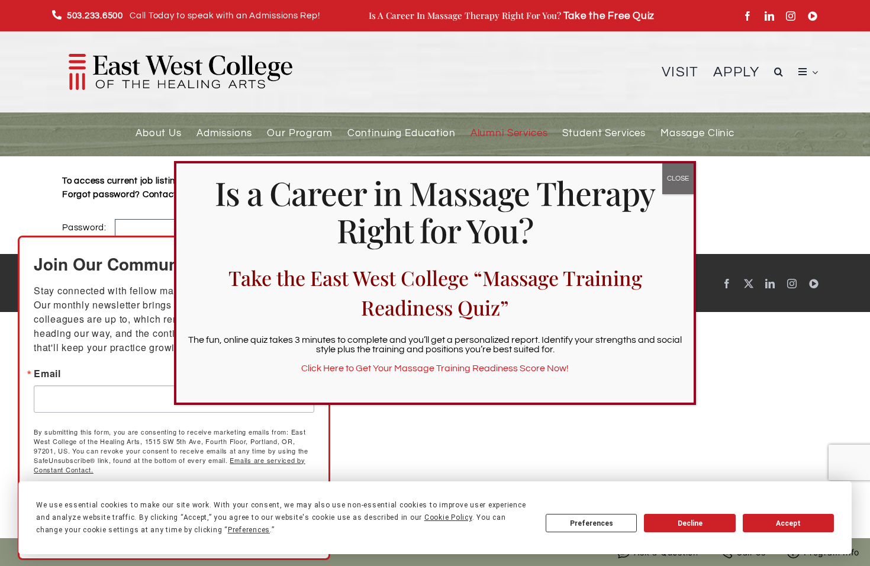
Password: (85, 227)
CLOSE (678, 178)
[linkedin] (770, 16)
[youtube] (813, 16)
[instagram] (791, 16)
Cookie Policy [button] (448, 517)
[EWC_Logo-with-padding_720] (180, 41)
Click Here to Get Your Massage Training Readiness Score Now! (435, 368)
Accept (788, 523)
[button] (779, 72)
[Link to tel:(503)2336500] (57, 15)
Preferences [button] (249, 530)
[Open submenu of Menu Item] (812, 72)
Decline (690, 523)
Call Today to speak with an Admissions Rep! (193, 15)
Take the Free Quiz (609, 16)
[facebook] (748, 16)
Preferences (591, 523)
